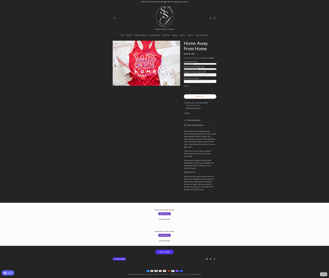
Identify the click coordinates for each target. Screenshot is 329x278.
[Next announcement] (216, 2)
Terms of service (183, 274)
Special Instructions (191, 78)
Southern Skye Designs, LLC (140, 274)
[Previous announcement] (113, 2)
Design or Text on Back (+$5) (195, 72)
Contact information (195, 274)
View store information (193, 108)
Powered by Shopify (153, 274)
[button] (115, 18)
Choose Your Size (190, 62)
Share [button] (187, 113)
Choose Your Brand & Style (194, 67)
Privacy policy (174, 274)
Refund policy (164, 274)
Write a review (164, 214)
